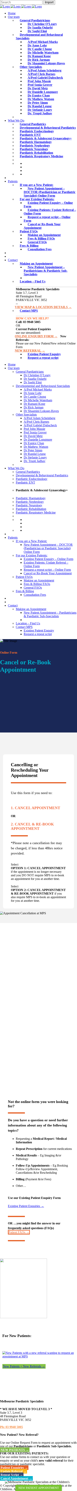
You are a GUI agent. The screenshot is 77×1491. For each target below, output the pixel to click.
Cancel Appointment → (16, 1478)
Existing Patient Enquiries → (26, 1206)
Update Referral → (13, 1471)
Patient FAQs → (18, 1232)
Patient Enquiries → (14, 1467)
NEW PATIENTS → (15, 1449)
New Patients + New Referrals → (24, 1366)
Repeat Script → (12, 1474)
